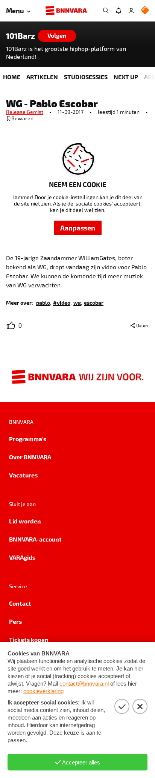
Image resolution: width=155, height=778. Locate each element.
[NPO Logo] (145, 10)
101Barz (20, 35)
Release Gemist (24, 112)
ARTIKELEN (42, 76)
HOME (11, 76)
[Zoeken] (105, 10)
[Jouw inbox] (118, 11)
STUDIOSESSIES (86, 76)
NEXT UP (126, 76)
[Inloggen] (131, 10)
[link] (43, 302)
